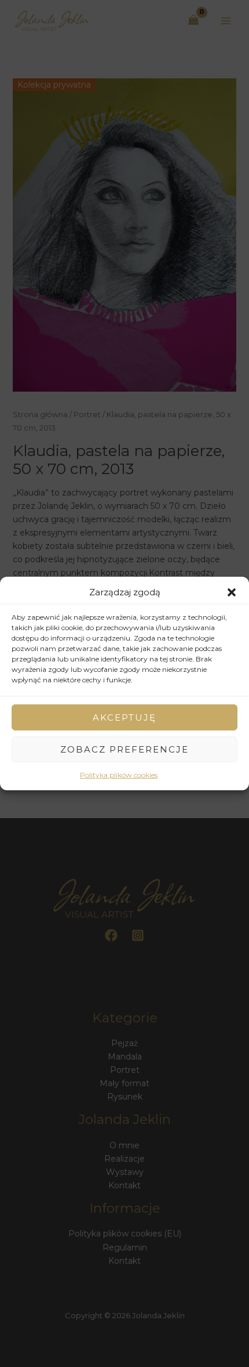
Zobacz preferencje (124, 749)
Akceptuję (124, 717)
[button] (231, 592)
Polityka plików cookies (119, 775)
